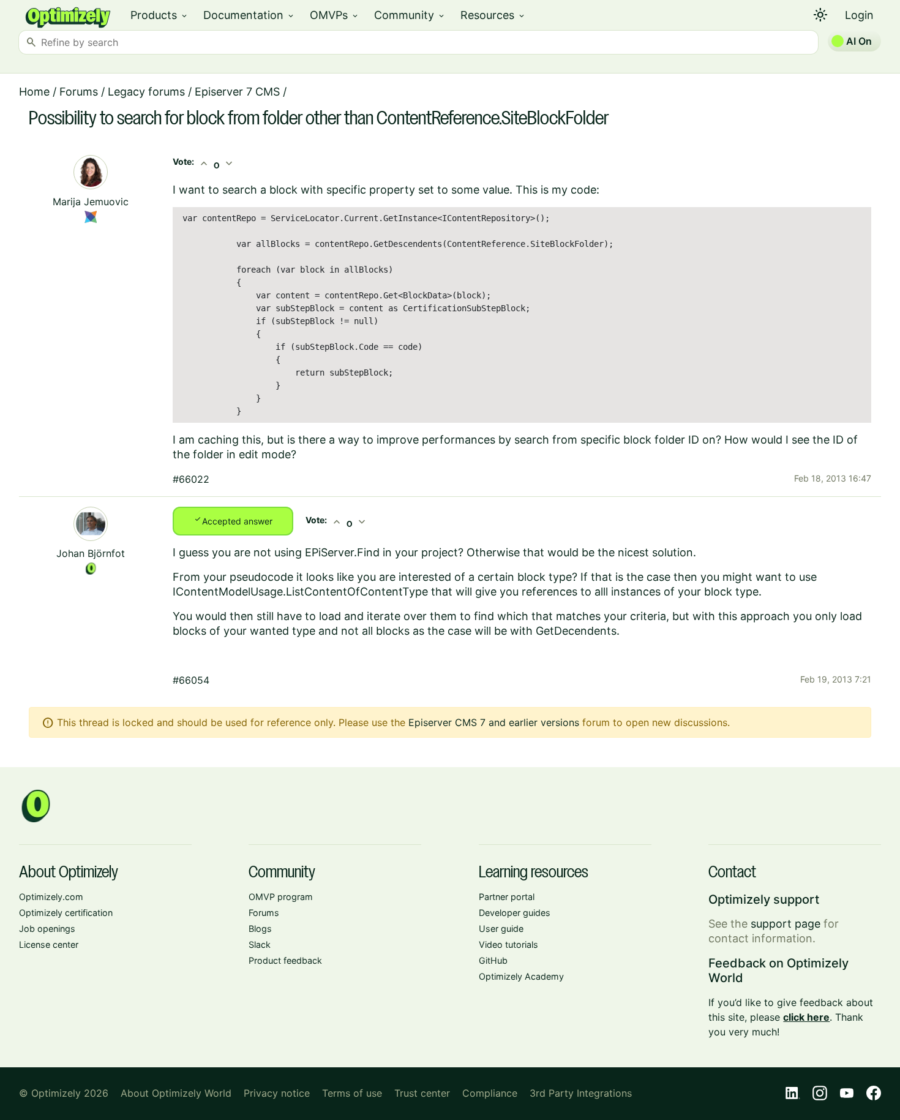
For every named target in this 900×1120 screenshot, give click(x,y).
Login (859, 15)
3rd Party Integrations (581, 1093)
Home (34, 91)
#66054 (191, 680)
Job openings (47, 928)
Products (159, 15)
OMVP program (281, 896)
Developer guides (514, 912)
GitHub (493, 960)
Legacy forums (146, 91)
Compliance (489, 1093)
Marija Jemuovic (91, 201)
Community (410, 15)
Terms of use (352, 1093)
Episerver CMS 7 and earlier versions (493, 722)
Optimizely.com (51, 896)
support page (785, 923)
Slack (260, 944)
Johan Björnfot (90, 553)
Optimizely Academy (521, 976)
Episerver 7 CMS (237, 91)
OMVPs (334, 15)
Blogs (260, 928)
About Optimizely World (176, 1093)
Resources (493, 15)
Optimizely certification (66, 912)
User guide (501, 928)
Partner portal (506, 896)
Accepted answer (232, 520)
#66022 (191, 479)
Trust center (422, 1093)
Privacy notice (277, 1093)
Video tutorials (508, 944)
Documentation (249, 15)
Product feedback (285, 960)
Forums (78, 91)
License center (48, 944)
